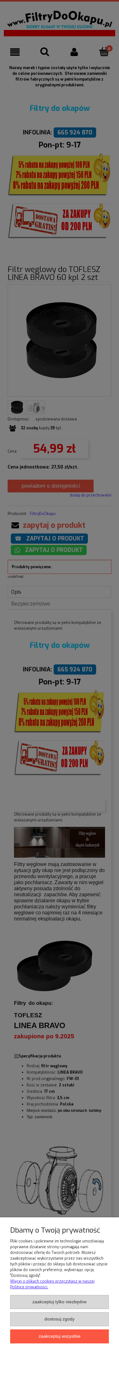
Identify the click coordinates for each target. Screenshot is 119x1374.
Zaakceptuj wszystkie (60, 1336)
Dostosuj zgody (59, 1319)
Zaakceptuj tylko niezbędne (59, 1301)
